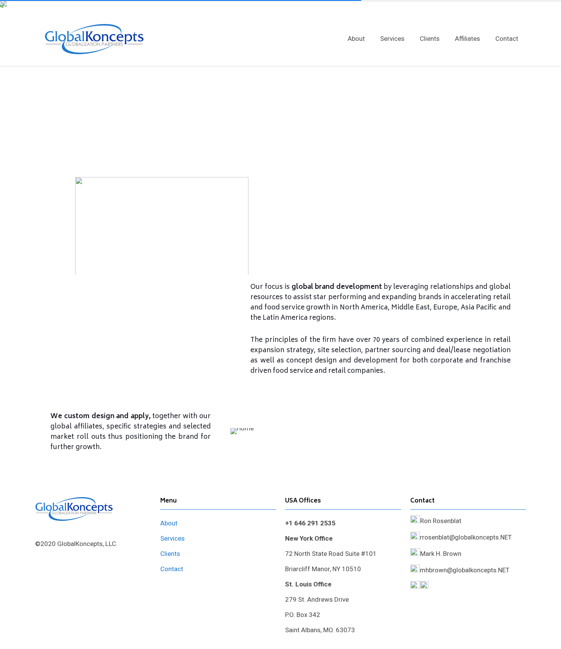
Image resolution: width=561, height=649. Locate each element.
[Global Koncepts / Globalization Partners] (94, 38)
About (168, 523)
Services (172, 538)
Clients (170, 553)
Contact (171, 569)
